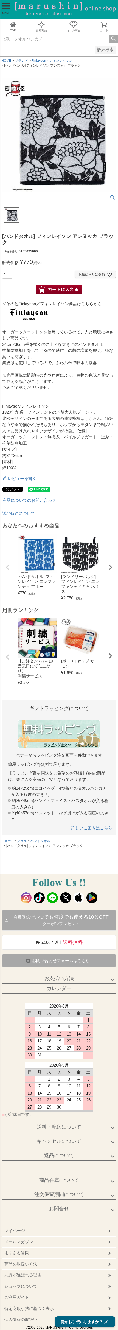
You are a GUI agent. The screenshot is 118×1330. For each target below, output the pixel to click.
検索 (113, 39)
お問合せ (59, 1208)
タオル (22, 841)
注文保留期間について (59, 1194)
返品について (59, 1155)
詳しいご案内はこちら (91, 828)
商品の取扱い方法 (20, 1264)
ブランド (21, 61)
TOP (13, 30)
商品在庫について (59, 1180)
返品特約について (18, 513)
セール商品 (73, 30)
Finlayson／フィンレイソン (52, 61)
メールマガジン (18, 1241)
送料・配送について (59, 1127)
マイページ (14, 1230)
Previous (7, 567)
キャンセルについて (59, 1141)
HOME (6, 61)
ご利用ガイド (16, 1297)
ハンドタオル (40, 841)
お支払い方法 (59, 978)
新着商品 (41, 30)
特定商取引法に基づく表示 (29, 1308)
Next (110, 567)
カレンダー (59, 988)
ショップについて (20, 1286)
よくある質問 (16, 1252)
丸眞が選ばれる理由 (22, 1275)
